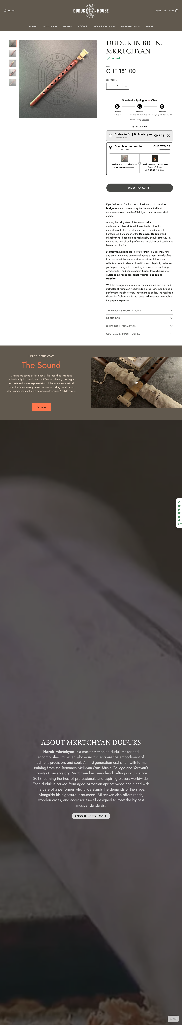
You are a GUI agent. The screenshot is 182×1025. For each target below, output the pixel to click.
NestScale (145, 120)
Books (82, 26)
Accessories (102, 26)
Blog (149, 26)
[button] (139, 136)
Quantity (111, 80)
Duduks (48, 26)
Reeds (67, 26)
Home (33, 26)
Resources (129, 26)
